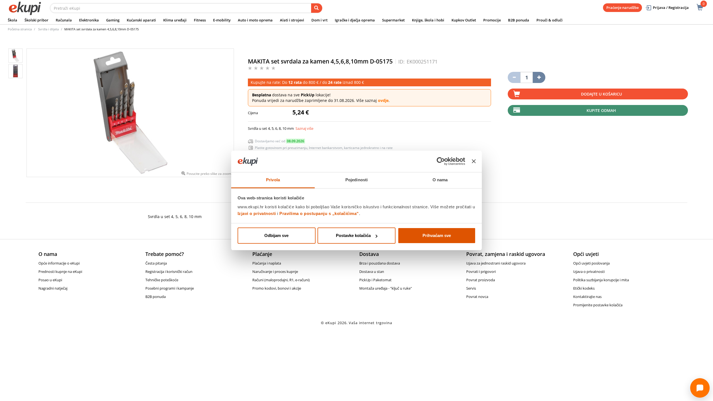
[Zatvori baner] (474, 161)
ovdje (383, 100)
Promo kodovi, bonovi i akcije (276, 288)
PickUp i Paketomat (375, 279)
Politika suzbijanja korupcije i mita (601, 279)
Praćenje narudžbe (622, 7)
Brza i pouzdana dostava (379, 263)
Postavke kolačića (353, 235)
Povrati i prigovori (481, 271)
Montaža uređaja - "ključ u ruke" (385, 288)
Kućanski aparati (141, 20)
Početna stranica (20, 29)
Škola (12, 20)
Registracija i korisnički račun (168, 271)
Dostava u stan (371, 271)
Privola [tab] (273, 179)
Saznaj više (304, 128)
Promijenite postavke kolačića (597, 304)
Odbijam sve (276, 235)
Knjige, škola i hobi (428, 20)
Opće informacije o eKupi (59, 263)
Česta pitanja (156, 263)
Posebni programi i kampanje (169, 288)
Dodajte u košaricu (601, 94)
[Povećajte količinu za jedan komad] (539, 77)
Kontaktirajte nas (587, 296)
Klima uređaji (175, 20)
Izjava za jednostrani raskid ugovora (496, 263)
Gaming (112, 20)
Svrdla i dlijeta (48, 29)
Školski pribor (36, 20)
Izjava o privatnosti (589, 271)
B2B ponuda (518, 20)
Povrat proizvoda (480, 279)
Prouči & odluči (549, 20)
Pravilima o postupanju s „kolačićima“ (319, 213)
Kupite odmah (601, 110)
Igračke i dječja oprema (355, 20)
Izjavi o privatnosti (257, 213)
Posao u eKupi (50, 279)
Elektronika (89, 20)
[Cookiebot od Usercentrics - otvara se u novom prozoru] (440, 161)
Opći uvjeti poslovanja (591, 263)
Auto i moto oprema (255, 20)
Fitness (200, 20)
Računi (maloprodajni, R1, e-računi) (281, 279)
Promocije (492, 20)
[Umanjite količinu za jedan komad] (514, 77)
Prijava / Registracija (671, 7)
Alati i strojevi (292, 20)
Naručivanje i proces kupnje (275, 271)
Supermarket (393, 20)
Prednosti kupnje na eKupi (60, 271)
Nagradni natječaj (52, 288)
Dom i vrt (319, 20)
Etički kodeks (584, 288)
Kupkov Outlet (463, 20)
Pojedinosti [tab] (356, 179)
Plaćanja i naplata (266, 263)
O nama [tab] (440, 179)
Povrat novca (477, 296)
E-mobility (222, 20)
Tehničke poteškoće (161, 279)
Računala (64, 20)
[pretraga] (316, 8)
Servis (471, 288)
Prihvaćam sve (437, 235)
